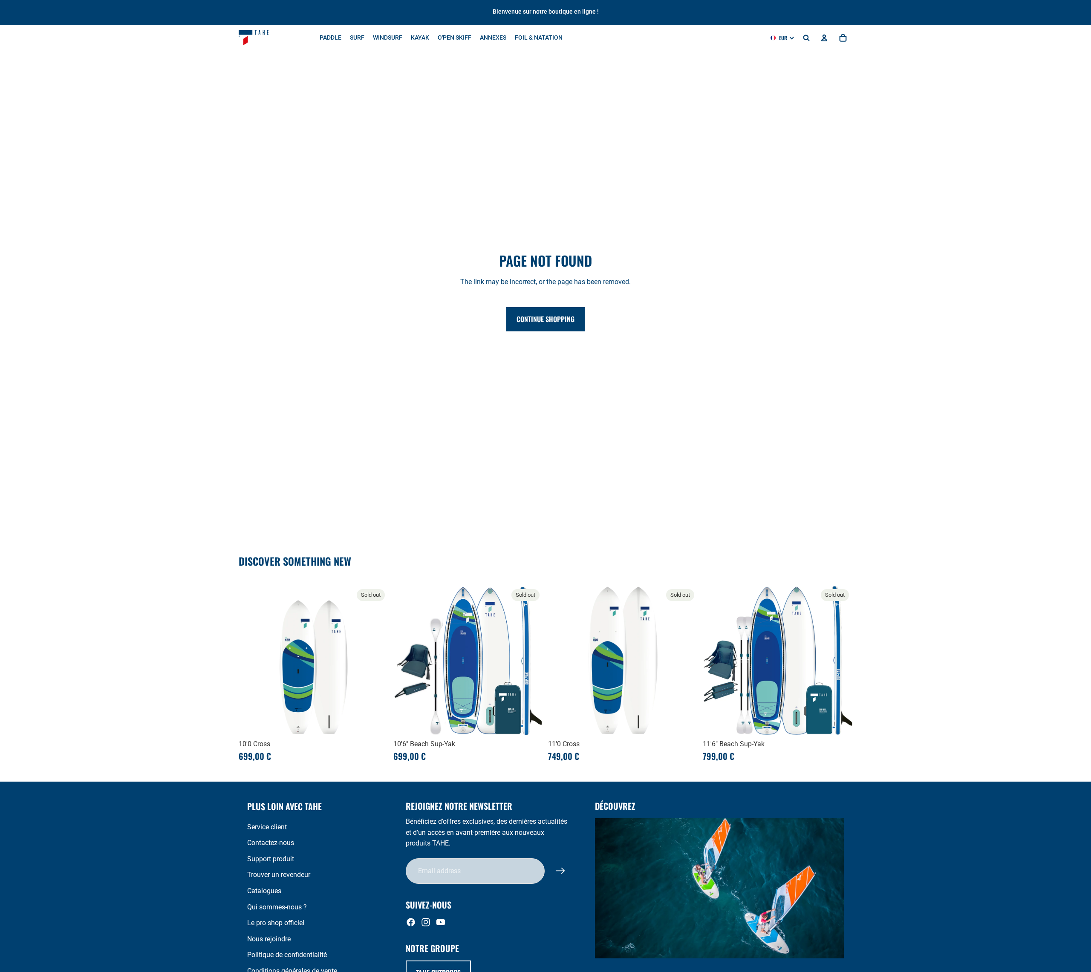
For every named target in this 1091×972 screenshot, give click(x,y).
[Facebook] (411, 922)
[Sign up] (560, 871)
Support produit (270, 859)
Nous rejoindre (269, 939)
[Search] (806, 38)
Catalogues (264, 891)
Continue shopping (545, 319)
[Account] (824, 38)
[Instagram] (426, 922)
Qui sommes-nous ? (277, 907)
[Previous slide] (251, 660)
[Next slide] (375, 660)
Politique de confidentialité (287, 955)
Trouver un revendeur (278, 875)
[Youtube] (441, 922)
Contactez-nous (270, 843)
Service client (267, 827)
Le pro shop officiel (275, 923)
